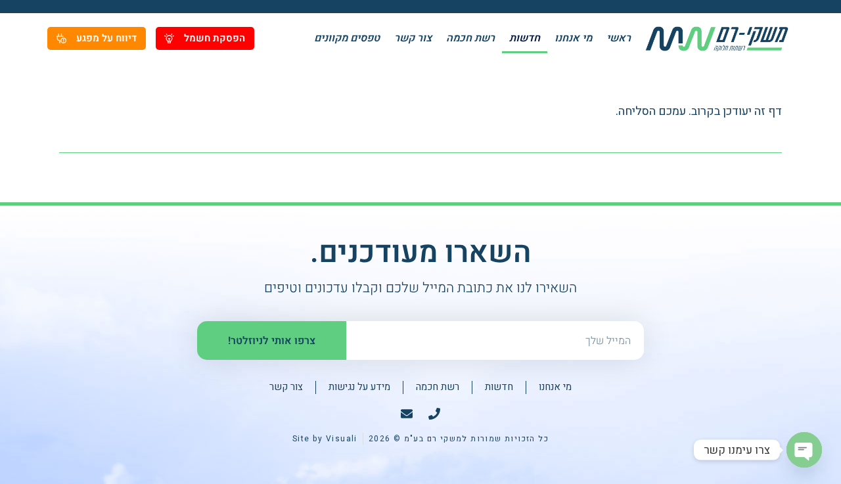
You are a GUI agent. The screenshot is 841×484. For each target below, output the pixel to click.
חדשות (524, 38)
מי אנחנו (573, 38)
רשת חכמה (470, 38)
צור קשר (413, 38)
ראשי (618, 38)
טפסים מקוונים (347, 38)
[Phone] (434, 414)
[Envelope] (407, 414)
